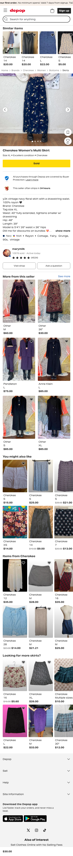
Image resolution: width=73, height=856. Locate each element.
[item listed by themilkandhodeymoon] (41, 721)
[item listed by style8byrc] (41, 476)
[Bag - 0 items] (52, 10)
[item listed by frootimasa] (15, 575)
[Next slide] (68, 110)
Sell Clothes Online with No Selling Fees (36, 844)
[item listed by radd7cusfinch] (41, 575)
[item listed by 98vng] (15, 675)
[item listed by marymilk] (19, 301)
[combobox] (36, 19)
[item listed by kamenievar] (41, 621)
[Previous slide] (5, 110)
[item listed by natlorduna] (41, 522)
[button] (41, 258)
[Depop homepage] (17, 11)
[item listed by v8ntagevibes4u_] (15, 721)
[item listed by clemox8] (15, 522)
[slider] (36, 109)
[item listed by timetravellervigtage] (15, 621)
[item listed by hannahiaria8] (15, 476)
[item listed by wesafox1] (41, 675)
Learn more (32, 179)
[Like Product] (16, 35)
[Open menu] (5, 10)
